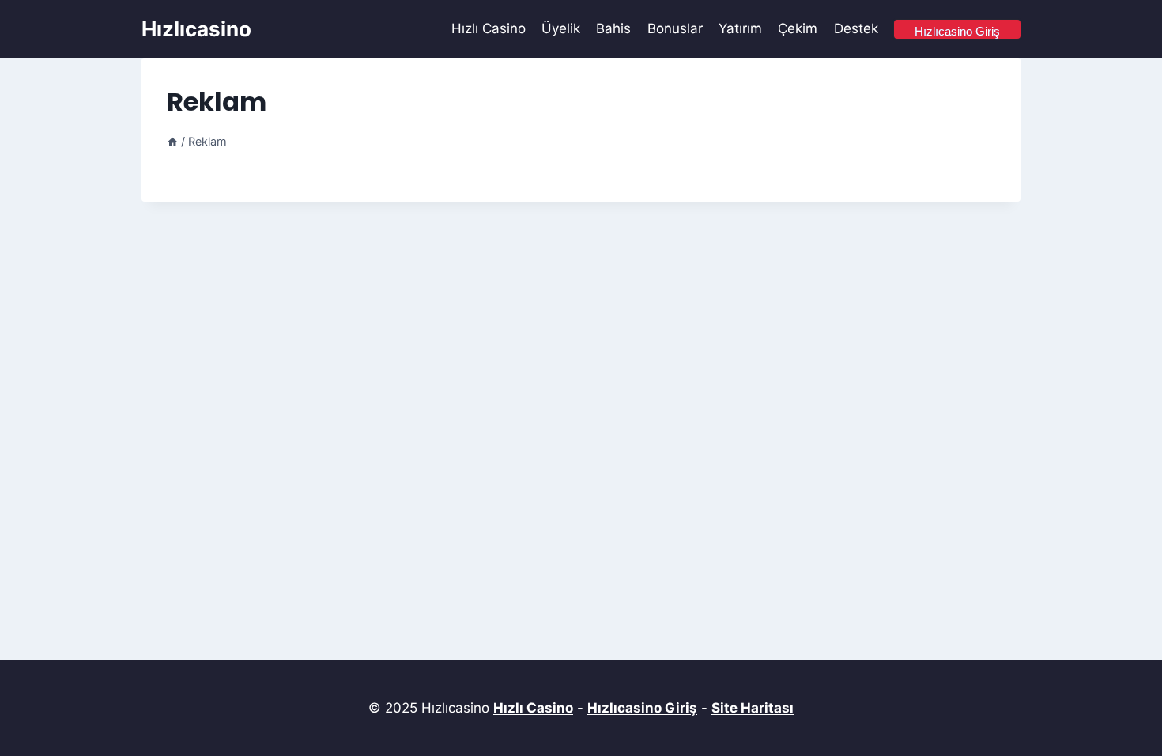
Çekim (797, 28)
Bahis (613, 28)
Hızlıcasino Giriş (642, 708)
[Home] (172, 141)
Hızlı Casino (488, 28)
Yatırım (740, 28)
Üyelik (560, 28)
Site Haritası (752, 708)
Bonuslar (675, 28)
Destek (856, 28)
